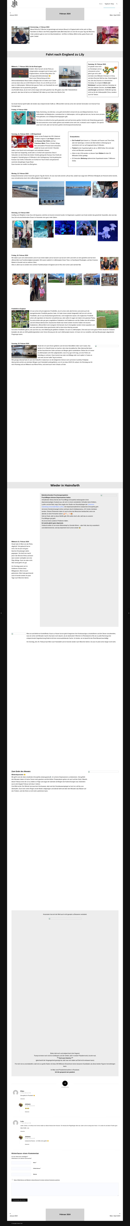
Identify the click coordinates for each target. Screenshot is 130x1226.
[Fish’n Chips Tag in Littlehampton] (20, 287)
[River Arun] (78, 193)
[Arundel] (92, 287)
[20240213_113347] (65, 234)
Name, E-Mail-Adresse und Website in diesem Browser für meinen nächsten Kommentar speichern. (37, 1180)
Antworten (22, 1098)
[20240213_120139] (22, 234)
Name (35, 1162)
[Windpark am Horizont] (51, 193)
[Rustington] (56, 287)
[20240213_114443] (108, 234)
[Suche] (117, 4)
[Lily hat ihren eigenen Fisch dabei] (43, 234)
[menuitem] (101, 4)
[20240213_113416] (86, 234)
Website (35, 1174)
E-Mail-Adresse (37, 1168)
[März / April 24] (128, 613)
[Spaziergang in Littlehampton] (38, 287)
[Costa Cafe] (105, 193)
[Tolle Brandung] (24, 193)
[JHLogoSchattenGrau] (14, 4)
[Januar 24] (1, 613)
